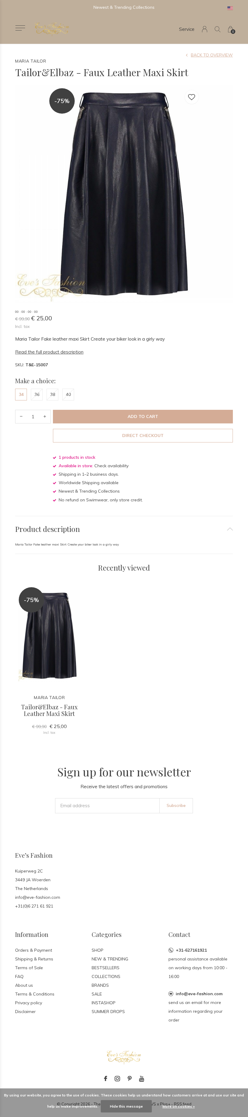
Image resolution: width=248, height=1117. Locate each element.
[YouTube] (141, 1078)
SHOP (97, 950)
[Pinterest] (130, 1078)
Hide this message (126, 1106)
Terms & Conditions (34, 994)
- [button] (21, 416)
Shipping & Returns (34, 959)
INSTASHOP (104, 1002)
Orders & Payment (33, 950)
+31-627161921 (191, 950)
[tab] (124, 529)
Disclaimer (25, 1011)
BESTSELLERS (105, 967)
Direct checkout (143, 435)
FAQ (19, 976)
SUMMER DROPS (108, 1011)
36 (36, 394)
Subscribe (176, 805)
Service (186, 29)
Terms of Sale (29, 967)
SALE (97, 994)
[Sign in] (204, 29)
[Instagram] (117, 1078)
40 (68, 394)
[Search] (217, 29)
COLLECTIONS (106, 976)
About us (24, 985)
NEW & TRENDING (110, 959)
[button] (20, 28)
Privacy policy (28, 1002)
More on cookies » (178, 1106)
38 (52, 394)
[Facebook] (105, 1078)
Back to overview (212, 55)
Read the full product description (49, 352)
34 (21, 394)
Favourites (191, 97)
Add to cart (143, 416)
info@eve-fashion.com (199, 993)
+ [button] (45, 416)
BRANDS (100, 985)
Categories (107, 934)
